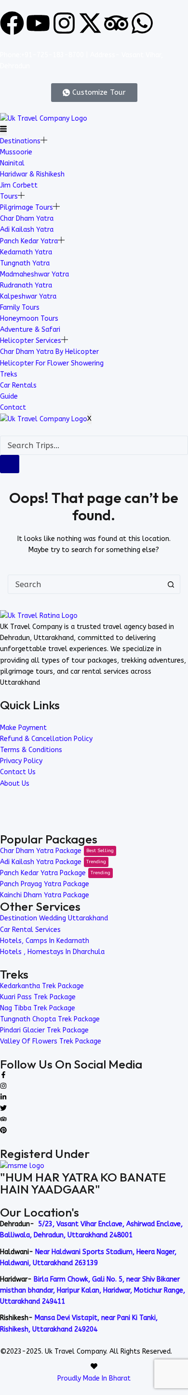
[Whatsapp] (142, 23)
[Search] (9, 464)
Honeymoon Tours (29, 318)
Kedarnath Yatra (26, 252)
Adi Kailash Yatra (27, 230)
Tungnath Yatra (25, 263)
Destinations (20, 141)
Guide (9, 396)
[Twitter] (3, 1109)
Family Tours (20, 307)
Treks (8, 374)
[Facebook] (12, 23)
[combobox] (85, 584)
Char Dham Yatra (27, 218)
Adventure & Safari (30, 330)
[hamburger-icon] (3, 130)
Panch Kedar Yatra (29, 241)
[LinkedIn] (3, 1098)
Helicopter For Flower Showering (52, 363)
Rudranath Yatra (26, 285)
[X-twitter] (90, 23)
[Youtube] (38, 23)
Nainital (12, 163)
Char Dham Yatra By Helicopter (49, 352)
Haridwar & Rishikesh (32, 174)
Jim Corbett (19, 185)
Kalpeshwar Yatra (28, 296)
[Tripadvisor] (116, 23)
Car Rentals (18, 385)
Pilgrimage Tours (26, 207)
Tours (9, 196)
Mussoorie (16, 152)
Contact (13, 407)
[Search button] (170, 584)
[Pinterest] (3, 1131)
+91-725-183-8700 (52, 55)
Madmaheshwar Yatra (34, 274)
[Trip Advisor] (3, 1120)
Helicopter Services (30, 341)
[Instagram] (64, 23)
